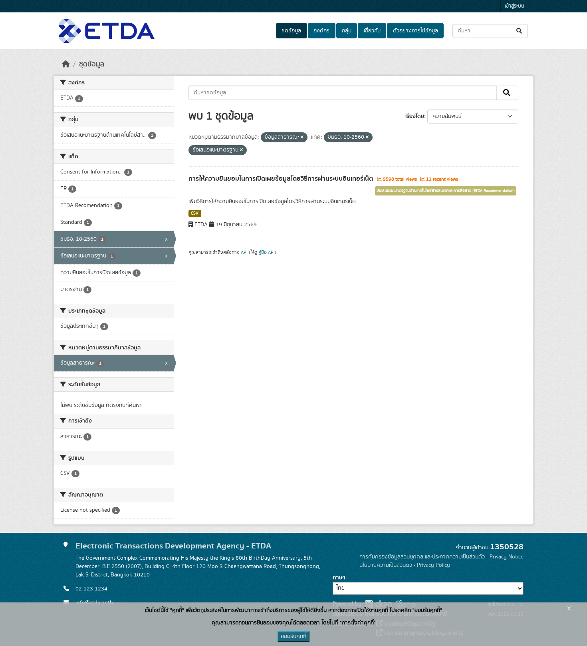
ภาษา (339, 578)
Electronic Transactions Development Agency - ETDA (173, 545)
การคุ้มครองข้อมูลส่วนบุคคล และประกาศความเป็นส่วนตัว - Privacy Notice (441, 557)
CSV (194, 213)
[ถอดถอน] (302, 137)
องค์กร (321, 31)
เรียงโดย (414, 116)
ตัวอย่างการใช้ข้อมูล (415, 31)
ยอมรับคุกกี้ (293, 636)
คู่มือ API (266, 252)
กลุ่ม (346, 31)
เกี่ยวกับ (372, 31)
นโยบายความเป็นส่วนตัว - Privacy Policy (404, 565)
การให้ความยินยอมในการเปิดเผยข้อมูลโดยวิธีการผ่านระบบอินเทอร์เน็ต (281, 178)
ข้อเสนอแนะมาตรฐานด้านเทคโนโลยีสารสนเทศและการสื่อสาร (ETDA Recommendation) (446, 190)
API (244, 252)
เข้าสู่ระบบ (514, 6)
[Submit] (519, 31)
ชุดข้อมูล (291, 31)
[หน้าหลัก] (66, 64)
